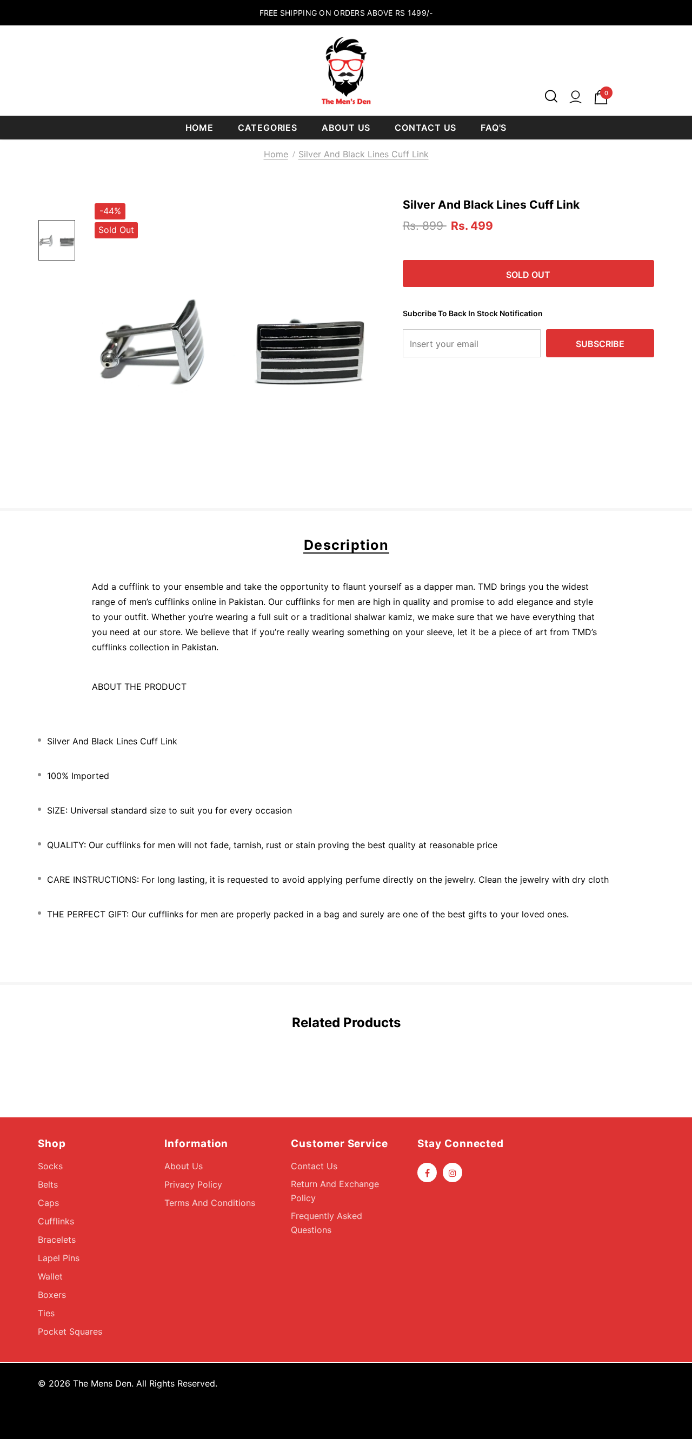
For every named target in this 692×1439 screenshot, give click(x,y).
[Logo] (346, 70)
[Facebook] (427, 1172)
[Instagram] (452, 1172)
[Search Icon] (551, 97)
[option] (232, 341)
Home (276, 154)
